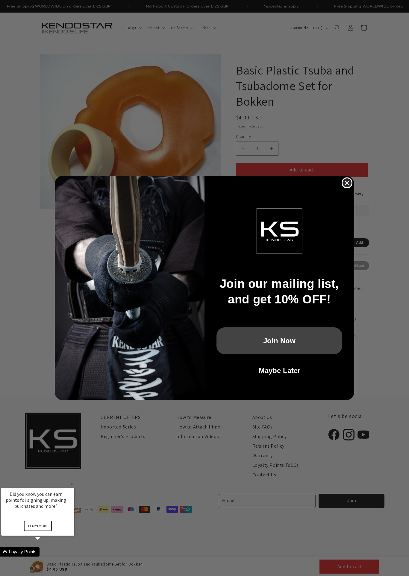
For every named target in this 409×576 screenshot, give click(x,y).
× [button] (71, 484)
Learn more (38, 526)
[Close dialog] (347, 183)
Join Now (279, 341)
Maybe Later (279, 371)
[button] (45, 552)
